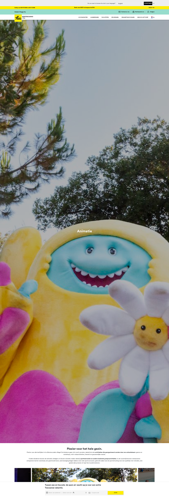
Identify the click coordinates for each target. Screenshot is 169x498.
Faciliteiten (105, 17)
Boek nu (151, 7)
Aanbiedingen (94, 17)
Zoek (115, 492)
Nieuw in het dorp (142, 17)
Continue (148, 3)
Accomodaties (83, 17)
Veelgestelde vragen (127, 17)
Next (156, 480)
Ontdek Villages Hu (20, 12)
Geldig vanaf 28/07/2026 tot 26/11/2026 (25, 7)
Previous (13, 480)
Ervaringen (115, 17)
